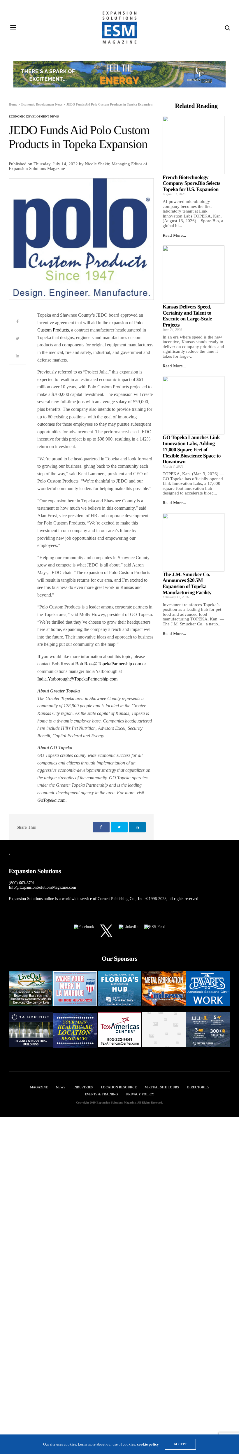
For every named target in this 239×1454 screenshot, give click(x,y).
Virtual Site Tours (162, 1087)
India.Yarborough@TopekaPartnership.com (77, 678)
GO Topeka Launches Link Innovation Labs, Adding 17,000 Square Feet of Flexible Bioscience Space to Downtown (192, 449)
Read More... (174, 235)
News (60, 1087)
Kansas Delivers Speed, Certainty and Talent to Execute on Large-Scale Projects (187, 316)
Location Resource (119, 1087)
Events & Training (101, 1094)
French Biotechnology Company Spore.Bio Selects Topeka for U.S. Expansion (191, 183)
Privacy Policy (140, 1094)
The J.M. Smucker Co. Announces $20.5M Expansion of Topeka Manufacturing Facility (187, 583)
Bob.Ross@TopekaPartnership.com (108, 663)
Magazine (39, 1087)
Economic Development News (34, 116)
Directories (198, 1087)
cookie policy (148, 1444)
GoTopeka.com (51, 800)
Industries (83, 1087)
